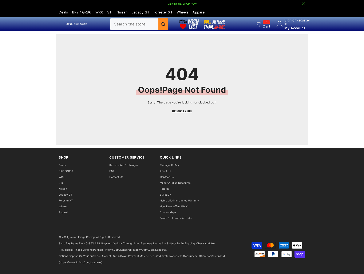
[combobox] (134, 24)
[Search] (139, 24)
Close (303, 4)
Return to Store (182, 110)
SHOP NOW (190, 3)
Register (303, 20)
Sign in (288, 22)
